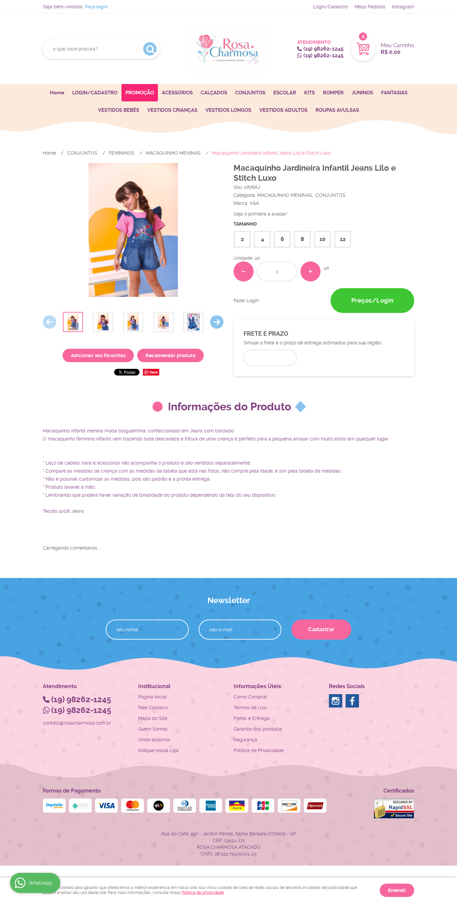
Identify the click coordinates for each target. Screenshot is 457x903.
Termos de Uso (250, 707)
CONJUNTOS (250, 93)
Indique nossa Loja (158, 750)
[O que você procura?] (150, 49)
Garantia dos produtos (258, 729)
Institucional (154, 686)
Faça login (96, 6)
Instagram (403, 6)
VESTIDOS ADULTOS (283, 110)
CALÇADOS (214, 93)
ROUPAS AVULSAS (337, 110)
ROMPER (333, 93)
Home (57, 93)
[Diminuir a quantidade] (244, 271)
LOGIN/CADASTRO (94, 93)
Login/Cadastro (330, 6)
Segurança (245, 739)
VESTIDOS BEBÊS (118, 110)
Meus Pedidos (370, 6)
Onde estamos (154, 739)
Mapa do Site (152, 718)
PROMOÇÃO (139, 93)
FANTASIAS (394, 93)
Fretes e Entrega (252, 718)
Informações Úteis (257, 686)
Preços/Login (372, 300)
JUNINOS (362, 93)
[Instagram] (335, 701)
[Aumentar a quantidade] (310, 271)
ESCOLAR (284, 93)
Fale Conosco (153, 707)
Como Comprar (250, 697)
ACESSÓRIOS (177, 93)
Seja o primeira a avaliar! (260, 214)
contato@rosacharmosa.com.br (77, 723)
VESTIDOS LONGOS (228, 110)
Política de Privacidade (259, 750)
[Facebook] (352, 701)
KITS (309, 93)
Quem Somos (153, 729)
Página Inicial (152, 697)
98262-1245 (323, 49)
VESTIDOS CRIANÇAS (172, 110)
